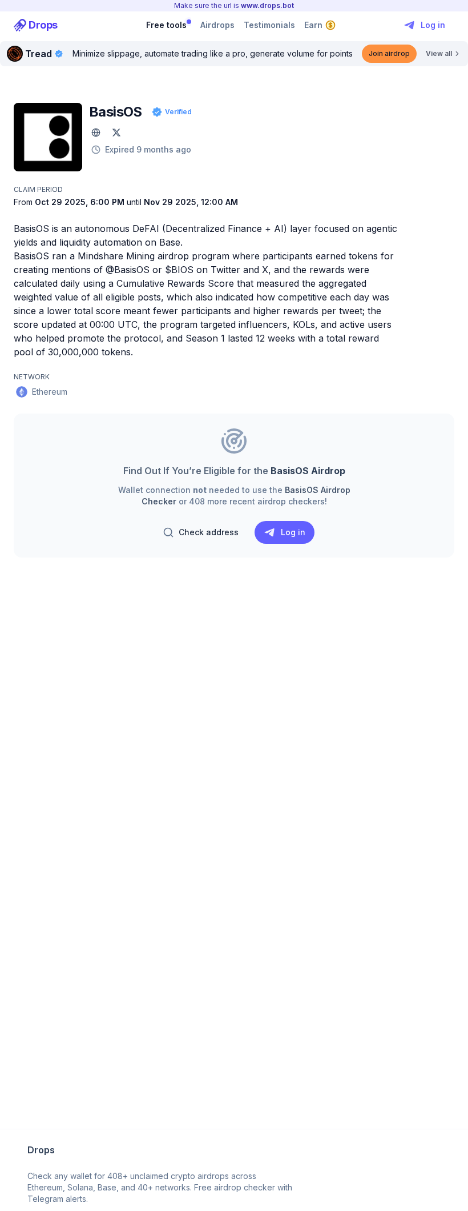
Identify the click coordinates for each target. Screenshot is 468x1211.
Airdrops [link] (217, 25)
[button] (96, 132)
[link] (36, 25)
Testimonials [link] (269, 25)
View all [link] (439, 53)
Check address (209, 532)
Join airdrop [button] (389, 53)
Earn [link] (313, 25)
